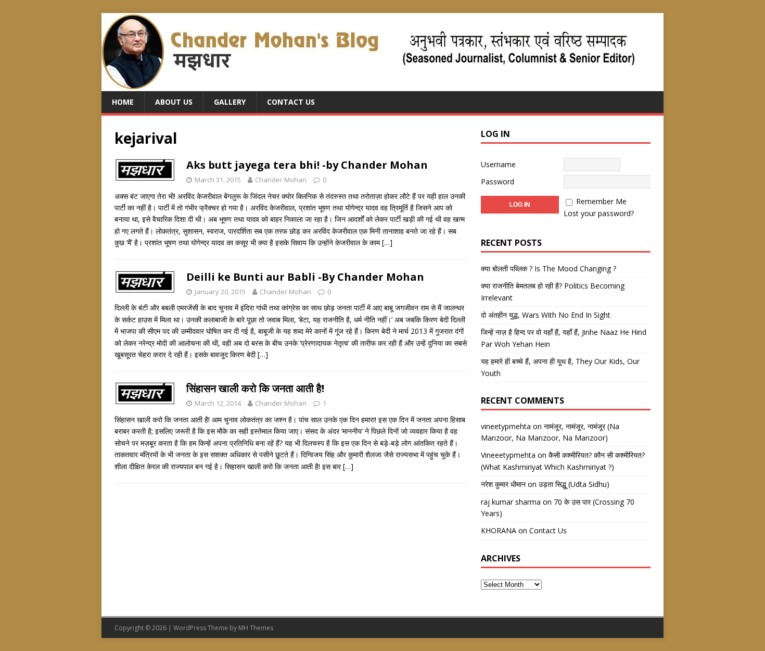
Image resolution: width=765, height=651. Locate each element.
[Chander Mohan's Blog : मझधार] (368, 85)
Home (123, 102)
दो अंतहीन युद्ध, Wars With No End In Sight (545, 315)
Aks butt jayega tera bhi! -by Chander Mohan (307, 165)
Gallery (230, 102)
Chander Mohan (281, 179)
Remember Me (601, 201)
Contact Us (291, 102)
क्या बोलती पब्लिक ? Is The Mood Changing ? (548, 268)
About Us (174, 102)
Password (497, 181)
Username (498, 164)
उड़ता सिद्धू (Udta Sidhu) (574, 484)
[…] (387, 242)
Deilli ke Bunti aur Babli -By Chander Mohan (305, 277)
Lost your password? (599, 213)
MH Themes (255, 627)
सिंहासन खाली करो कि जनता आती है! (255, 388)
